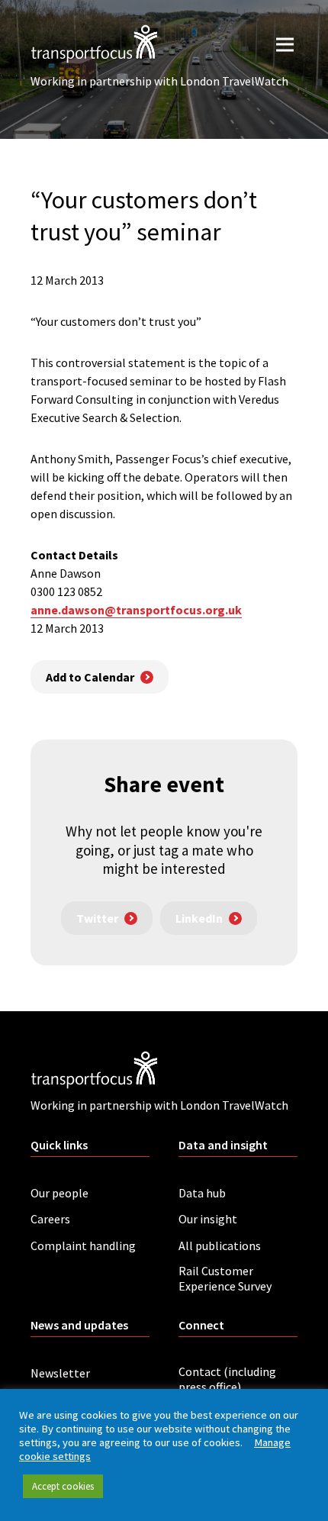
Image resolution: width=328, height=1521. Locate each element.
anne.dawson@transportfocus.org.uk (136, 609)
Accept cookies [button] (63, 1486)
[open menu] (284, 44)
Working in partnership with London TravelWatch (159, 81)
